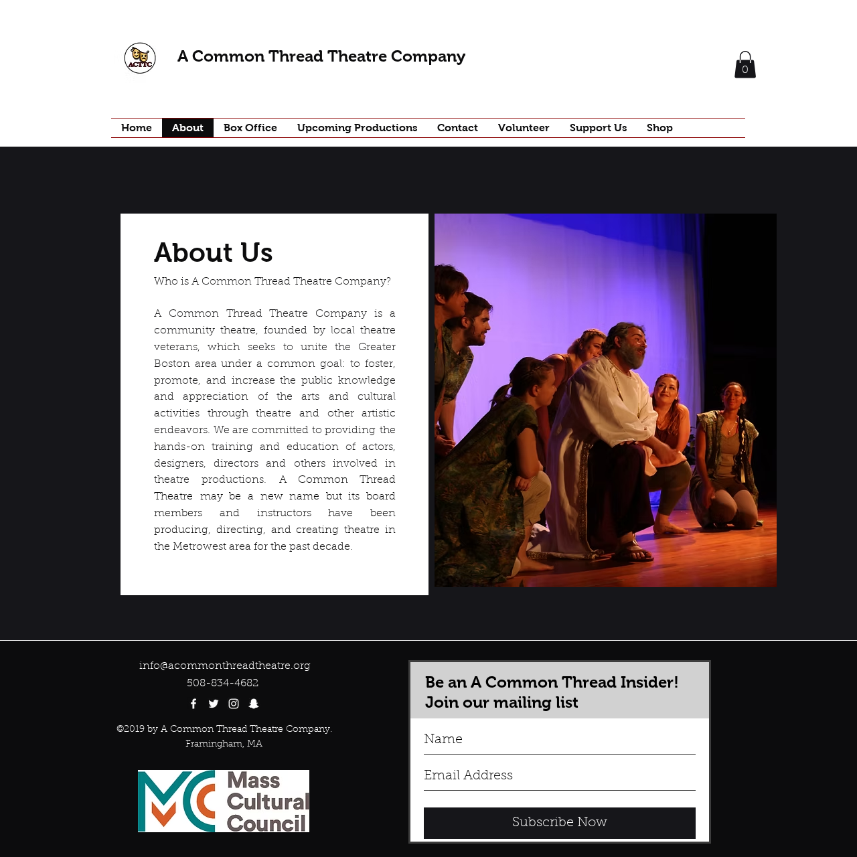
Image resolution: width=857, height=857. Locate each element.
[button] (745, 64)
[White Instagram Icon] (233, 703)
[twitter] (213, 703)
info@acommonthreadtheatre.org (225, 666)
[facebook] (193, 703)
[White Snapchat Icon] (253, 703)
